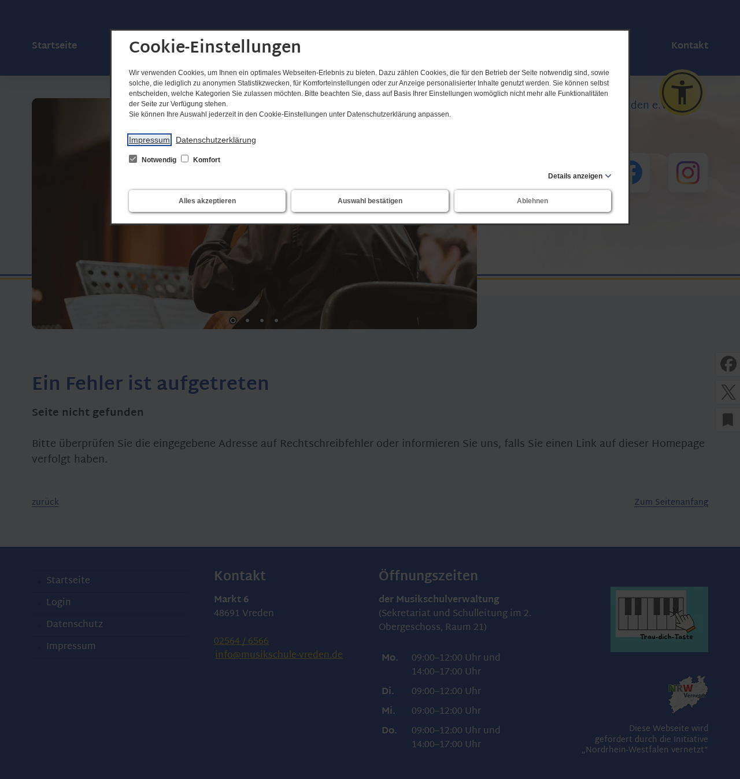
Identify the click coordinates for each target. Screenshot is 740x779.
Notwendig (159, 160)
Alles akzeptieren (207, 201)
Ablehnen (532, 201)
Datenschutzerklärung (216, 139)
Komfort (205, 160)
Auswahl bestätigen (370, 201)
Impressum (149, 139)
